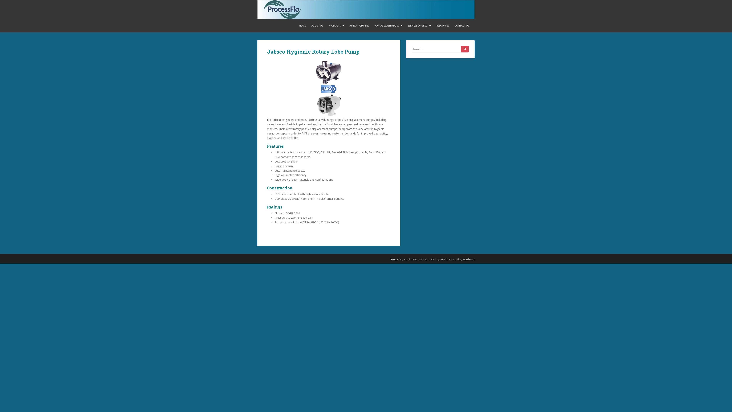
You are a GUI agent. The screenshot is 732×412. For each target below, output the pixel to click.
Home (302, 25)
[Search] (465, 49)
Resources (443, 25)
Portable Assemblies (387, 25)
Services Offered (417, 25)
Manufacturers (359, 25)
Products (335, 25)
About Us (317, 25)
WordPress (469, 259)
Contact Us (462, 25)
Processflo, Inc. (399, 259)
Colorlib (444, 259)
